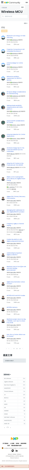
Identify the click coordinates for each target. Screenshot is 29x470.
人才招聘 (12, 443)
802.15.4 (6, 398)
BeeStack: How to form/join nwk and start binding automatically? (16, 268)
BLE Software (7, 378)
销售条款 (19, 454)
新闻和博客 (23, 443)
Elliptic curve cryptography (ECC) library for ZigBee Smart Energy (16, 178)
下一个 (10, 427)
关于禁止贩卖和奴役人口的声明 (12, 456)
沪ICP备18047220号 (23, 448)
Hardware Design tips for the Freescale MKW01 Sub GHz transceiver (15, 149)
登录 (27, 2)
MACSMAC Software (9, 417)
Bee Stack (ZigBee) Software (11, 385)
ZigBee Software (8, 382)
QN (5, 401)
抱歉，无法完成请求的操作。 (8, 466)
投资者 (17, 443)
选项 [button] (25, 23)
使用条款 (14, 454)
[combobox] (14, 16)
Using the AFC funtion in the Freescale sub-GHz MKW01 (15, 164)
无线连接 (4, 7)
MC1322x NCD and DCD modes (16, 295)
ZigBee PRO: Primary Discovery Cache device (16, 197)
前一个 (4, 427)
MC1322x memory (12, 307)
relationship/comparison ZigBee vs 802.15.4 (14, 254)
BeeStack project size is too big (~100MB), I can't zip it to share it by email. (16, 321)
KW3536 (6, 411)
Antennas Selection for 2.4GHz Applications (16, 135)
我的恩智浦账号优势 (16, 445)
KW (5, 407)
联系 (9, 445)
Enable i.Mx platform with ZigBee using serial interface (15, 240)
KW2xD (6, 414)
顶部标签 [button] (6, 374)
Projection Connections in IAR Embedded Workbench (16, 50)
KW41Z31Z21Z (7, 388)
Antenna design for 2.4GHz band (15, 64)
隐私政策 (10, 454)
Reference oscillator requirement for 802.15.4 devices (14, 78)
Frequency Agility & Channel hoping (15, 224)
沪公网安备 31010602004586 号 (11, 448)
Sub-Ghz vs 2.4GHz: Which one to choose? (16, 335)
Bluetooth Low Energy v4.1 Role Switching (16, 36)
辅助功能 (21, 456)
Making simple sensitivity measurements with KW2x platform (15, 107)
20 (17, 348)
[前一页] (6, 348)
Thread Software (8, 391)
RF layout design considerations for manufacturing (16, 93)
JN (4, 394)
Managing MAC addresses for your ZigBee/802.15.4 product (16, 211)
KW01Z (5, 404)
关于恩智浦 (5, 443)
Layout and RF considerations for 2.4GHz (15, 121)
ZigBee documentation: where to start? (16, 283)
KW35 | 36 (6, 423)
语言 (22, 7)
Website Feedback (14, 457)
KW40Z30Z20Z (8, 420)
